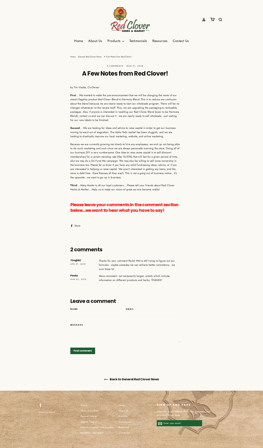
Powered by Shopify (47, 412)
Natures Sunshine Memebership (97, 427)
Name (74, 309)
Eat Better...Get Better (92, 432)
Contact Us (181, 40)
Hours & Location (89, 410)
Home (78, 40)
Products (114, 40)
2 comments (115, 65)
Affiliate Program (89, 422)
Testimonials (138, 40)
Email (130, 309)
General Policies (89, 416)
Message (76, 325)
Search (84, 405)
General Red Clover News (90, 56)
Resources (159, 40)
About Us (95, 40)
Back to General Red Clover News (134, 379)
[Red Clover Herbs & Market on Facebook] (40, 405)
